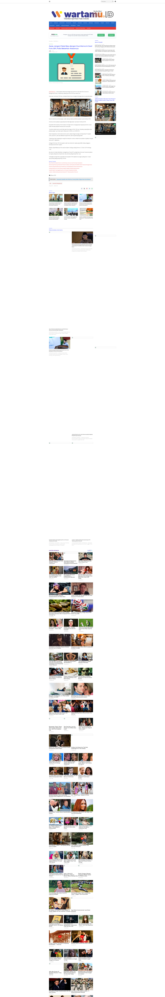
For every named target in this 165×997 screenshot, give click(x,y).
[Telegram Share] (89, 189)
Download (111, 35)
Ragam (102, 22)
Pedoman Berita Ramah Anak (67, 28)
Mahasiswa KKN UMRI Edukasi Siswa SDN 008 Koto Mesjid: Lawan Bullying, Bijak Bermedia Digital (105, 55)
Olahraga (91, 22)
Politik (78, 25)
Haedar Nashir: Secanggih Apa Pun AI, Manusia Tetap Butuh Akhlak (63, 170)
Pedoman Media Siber (80, 28)
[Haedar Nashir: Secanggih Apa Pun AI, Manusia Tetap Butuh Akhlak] (71, 212)
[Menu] (50, 1)
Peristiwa (80, 22)
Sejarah (57, 25)
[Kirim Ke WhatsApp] (92, 189)
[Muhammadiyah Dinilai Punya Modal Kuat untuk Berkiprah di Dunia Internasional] (86, 198)
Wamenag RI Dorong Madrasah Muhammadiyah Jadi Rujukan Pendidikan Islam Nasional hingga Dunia (70, 164)
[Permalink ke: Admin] (50, 51)
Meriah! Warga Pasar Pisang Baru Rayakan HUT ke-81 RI (108, 60)
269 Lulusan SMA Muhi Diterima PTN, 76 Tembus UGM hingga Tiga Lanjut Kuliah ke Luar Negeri (108, 75)
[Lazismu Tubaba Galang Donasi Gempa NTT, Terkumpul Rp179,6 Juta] (86, 212)
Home (51, 22)
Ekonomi (107, 22)
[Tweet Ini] (84, 189)
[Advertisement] (82, 6)
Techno (112, 22)
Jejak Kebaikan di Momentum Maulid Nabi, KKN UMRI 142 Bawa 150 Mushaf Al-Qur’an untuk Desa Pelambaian (105, 51)
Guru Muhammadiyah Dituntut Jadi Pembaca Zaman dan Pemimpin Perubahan (55, 204)
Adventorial (62, 22)
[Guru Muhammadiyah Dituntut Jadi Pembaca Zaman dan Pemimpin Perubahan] (56, 198)
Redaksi (88, 28)
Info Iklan (58, 28)
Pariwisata (97, 22)
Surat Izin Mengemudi (57, 183)
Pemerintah (68, 22)
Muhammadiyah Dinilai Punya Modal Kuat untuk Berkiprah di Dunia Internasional (65, 166)
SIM (50, 183)
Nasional (56, 22)
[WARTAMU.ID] (82, 15)
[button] (113, 1)
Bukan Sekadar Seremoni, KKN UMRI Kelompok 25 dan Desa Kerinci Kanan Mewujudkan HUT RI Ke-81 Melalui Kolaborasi (105, 66)
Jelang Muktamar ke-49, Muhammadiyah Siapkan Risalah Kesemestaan (64, 168)
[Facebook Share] (82, 189)
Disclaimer (52, 28)
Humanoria (52, 25)
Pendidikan (73, 25)
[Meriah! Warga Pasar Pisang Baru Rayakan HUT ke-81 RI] (98, 60)
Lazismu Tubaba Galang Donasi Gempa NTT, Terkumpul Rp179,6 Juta (86, 218)
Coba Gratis (101, 35)
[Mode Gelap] (115, 1)
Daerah (74, 22)
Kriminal (85, 22)
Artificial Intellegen (65, 25)
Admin (53, 50)
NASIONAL (51, 44)
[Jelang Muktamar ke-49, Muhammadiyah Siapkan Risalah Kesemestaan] (56, 212)
